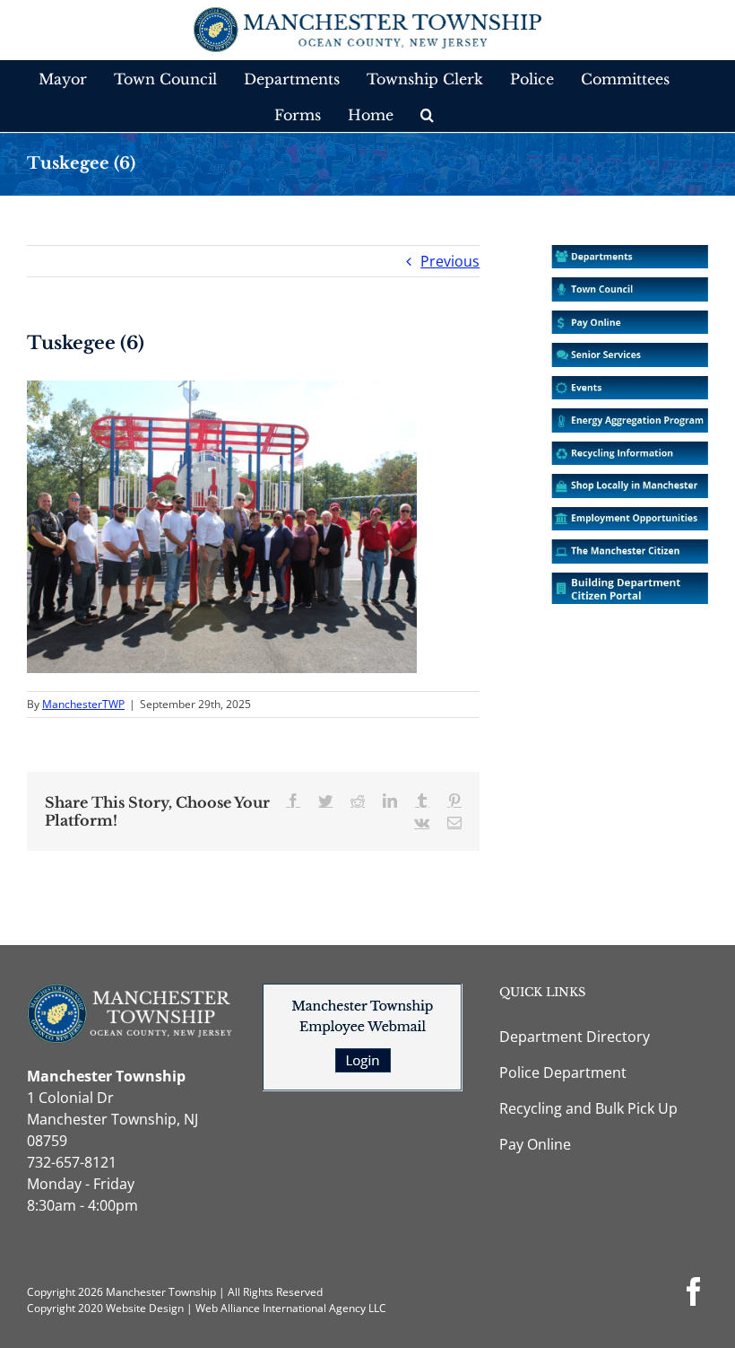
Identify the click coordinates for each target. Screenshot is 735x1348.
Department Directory (574, 1036)
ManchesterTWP (83, 704)
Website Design (145, 1308)
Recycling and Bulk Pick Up (588, 1108)
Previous (450, 261)
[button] (427, 114)
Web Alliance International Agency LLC (290, 1308)
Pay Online (535, 1144)
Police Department (563, 1072)
